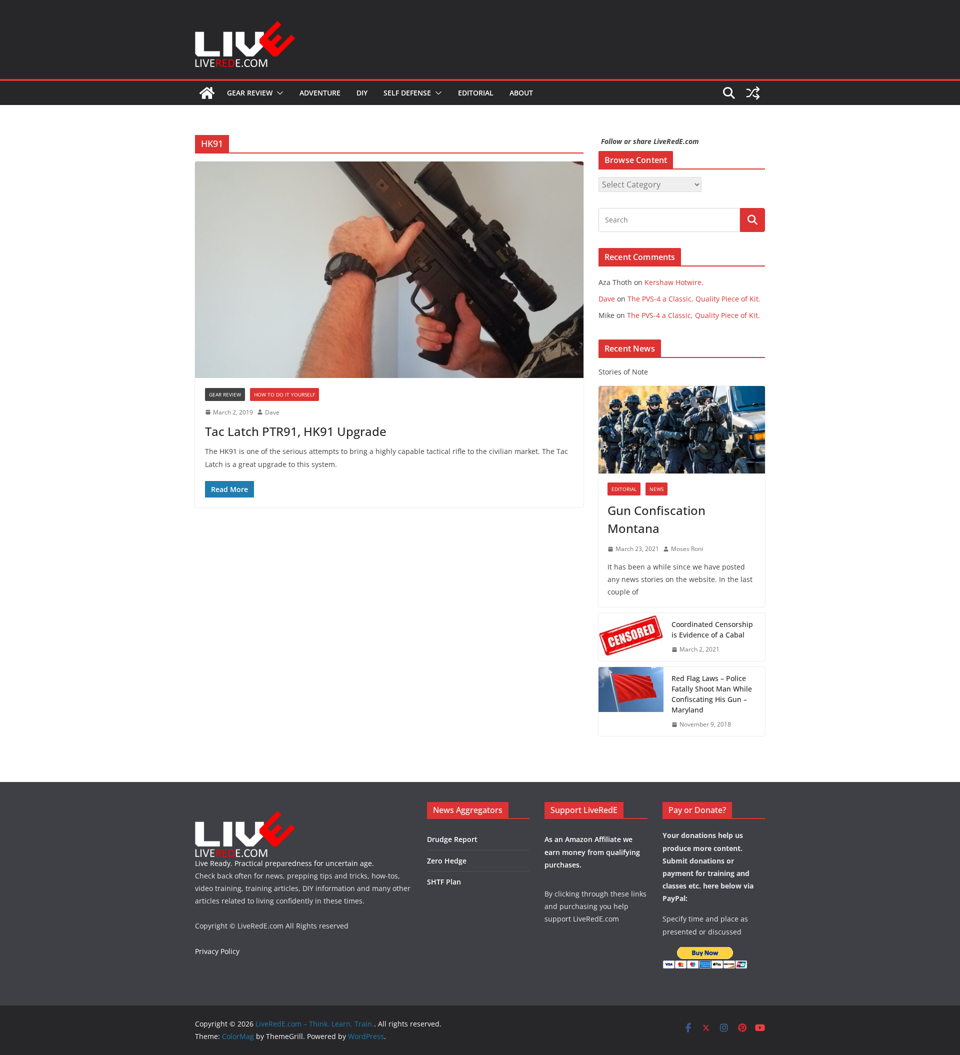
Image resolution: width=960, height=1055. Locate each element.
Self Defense (407, 93)
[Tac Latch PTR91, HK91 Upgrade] (389, 270)
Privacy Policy (217, 951)
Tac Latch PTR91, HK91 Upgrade (295, 431)
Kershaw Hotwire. (674, 282)
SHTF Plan (444, 881)
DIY (362, 93)
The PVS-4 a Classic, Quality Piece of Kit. (694, 299)
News (657, 489)
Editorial (476, 93)
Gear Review (249, 93)
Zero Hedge (446, 861)
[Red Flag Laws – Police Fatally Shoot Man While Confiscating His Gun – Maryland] (631, 701)
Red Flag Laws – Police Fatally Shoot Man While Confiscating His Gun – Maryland (712, 694)
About (521, 93)
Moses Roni (687, 548)
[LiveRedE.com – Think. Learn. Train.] (207, 93)
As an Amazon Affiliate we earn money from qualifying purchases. (592, 851)
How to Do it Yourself (284, 394)
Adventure (320, 93)
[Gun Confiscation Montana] (681, 430)
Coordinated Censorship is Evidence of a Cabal (712, 630)
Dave (272, 412)
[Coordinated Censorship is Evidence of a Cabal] (631, 637)
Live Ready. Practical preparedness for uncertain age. (284, 863)
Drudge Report (452, 839)
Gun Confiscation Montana (657, 519)
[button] (278, 93)
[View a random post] (753, 93)
